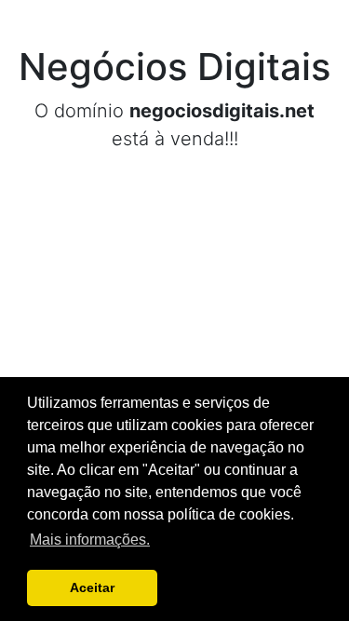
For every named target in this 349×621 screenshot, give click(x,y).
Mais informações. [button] (90, 539)
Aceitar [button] (92, 587)
